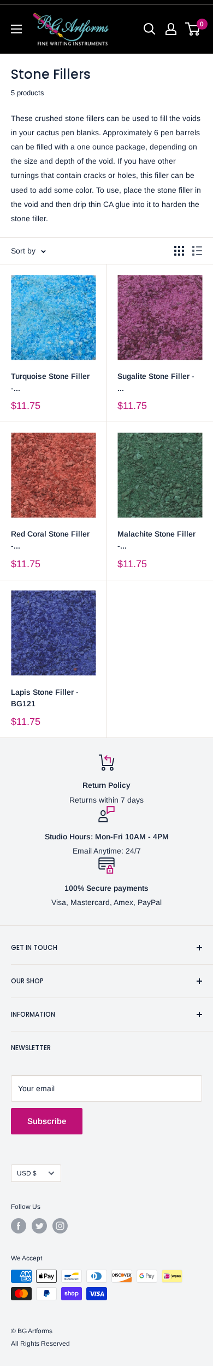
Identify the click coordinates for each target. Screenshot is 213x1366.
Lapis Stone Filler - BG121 (45, 698)
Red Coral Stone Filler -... (50, 539)
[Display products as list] (197, 251)
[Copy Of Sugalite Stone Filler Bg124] (53, 317)
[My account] (170, 29)
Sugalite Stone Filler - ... (155, 382)
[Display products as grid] (179, 251)
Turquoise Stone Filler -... (50, 382)
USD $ (27, 1173)
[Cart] (193, 29)
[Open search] (150, 29)
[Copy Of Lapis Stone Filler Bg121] (159, 475)
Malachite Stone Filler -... (156, 539)
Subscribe (46, 1121)
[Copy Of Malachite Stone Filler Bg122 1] (159, 317)
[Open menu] (16, 29)
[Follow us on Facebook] (18, 1226)
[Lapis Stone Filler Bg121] (53, 633)
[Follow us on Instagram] (60, 1226)
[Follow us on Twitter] (39, 1226)
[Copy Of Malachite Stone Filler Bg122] (53, 475)
